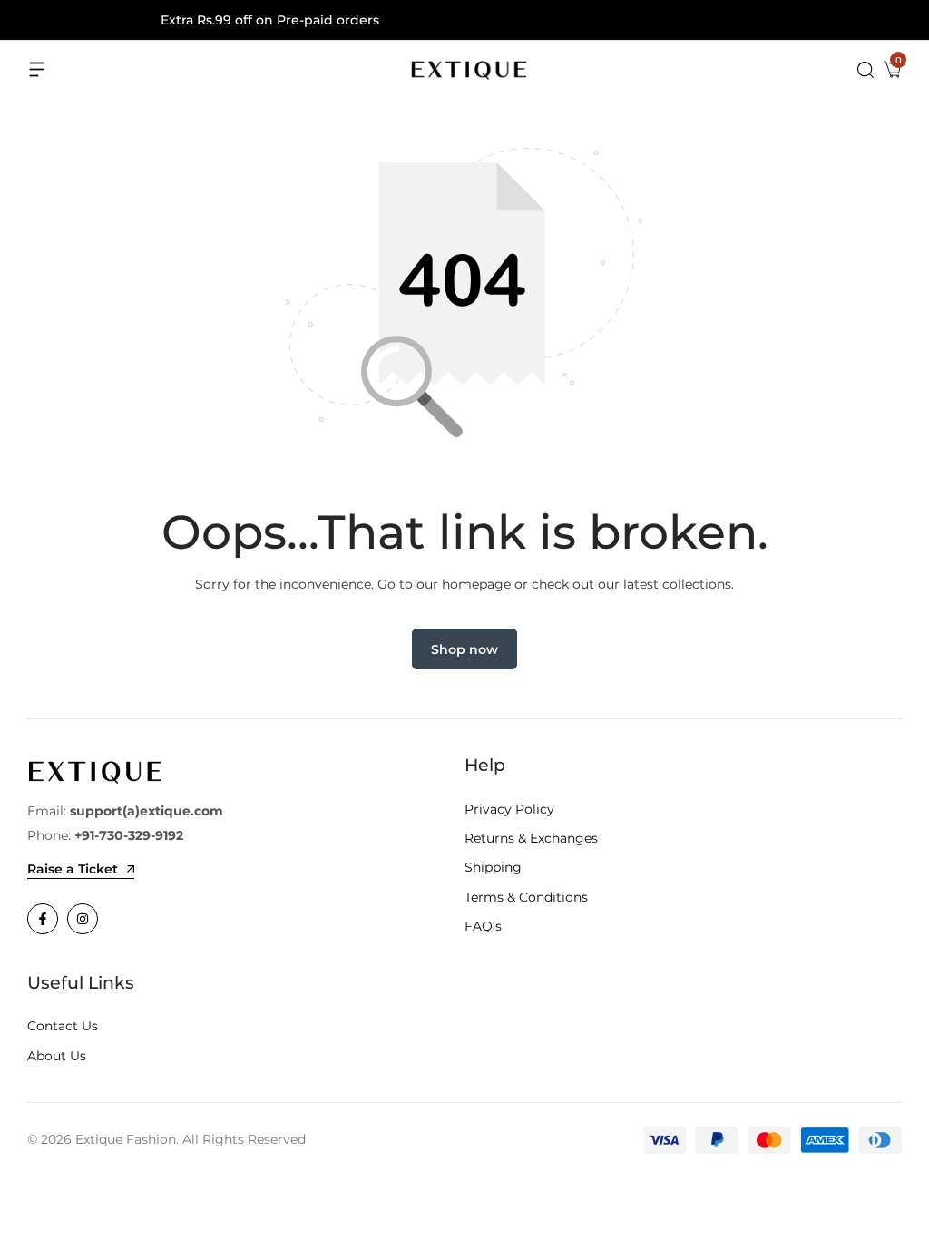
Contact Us (62, 1026)
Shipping (493, 867)
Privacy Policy (509, 809)
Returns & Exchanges (531, 838)
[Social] (42, 918)
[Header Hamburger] (37, 69)
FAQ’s (483, 926)
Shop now (464, 649)
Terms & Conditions (526, 897)
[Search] (865, 70)
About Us (56, 1056)
